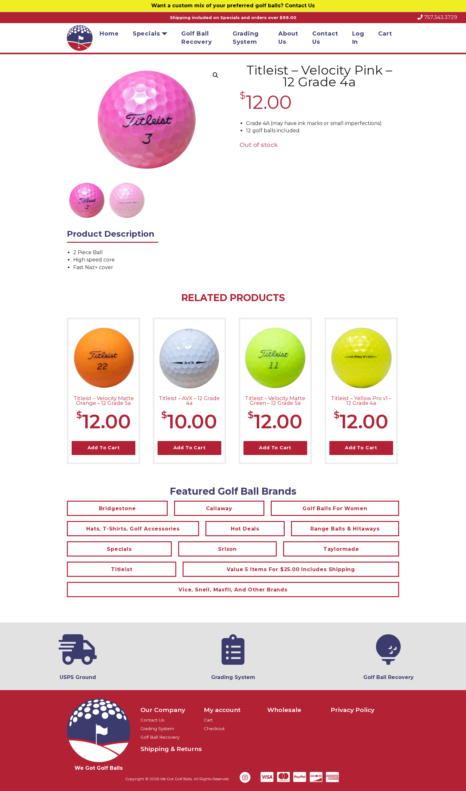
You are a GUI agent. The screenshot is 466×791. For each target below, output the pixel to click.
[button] (215, 75)
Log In (358, 38)
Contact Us (300, 6)
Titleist (121, 569)
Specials (146, 33)
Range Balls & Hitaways (345, 529)
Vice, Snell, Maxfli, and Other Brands (233, 590)
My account (222, 710)
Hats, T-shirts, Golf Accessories (133, 529)
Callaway (219, 508)
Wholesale (284, 710)
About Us (288, 38)
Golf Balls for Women (334, 508)
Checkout (214, 728)
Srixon (227, 549)
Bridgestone (117, 508)
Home (109, 33)
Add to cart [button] (103, 448)
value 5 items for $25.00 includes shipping (291, 569)
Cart (385, 33)
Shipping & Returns (171, 749)
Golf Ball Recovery (196, 38)
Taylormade (341, 549)
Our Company (162, 710)
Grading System (246, 38)
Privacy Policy (352, 710)
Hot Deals (245, 529)
